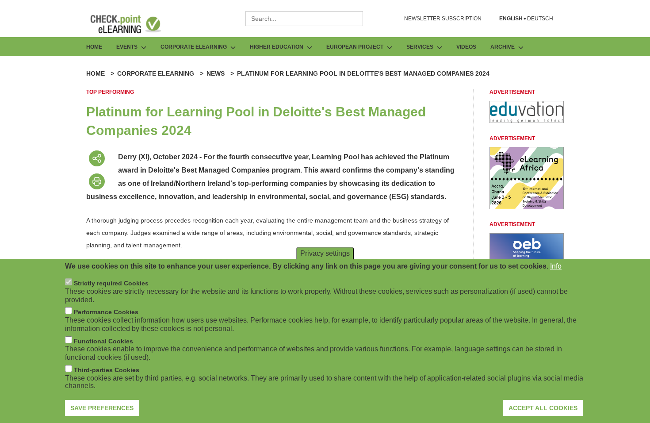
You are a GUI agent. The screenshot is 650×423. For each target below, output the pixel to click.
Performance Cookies (106, 311)
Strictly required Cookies (111, 283)
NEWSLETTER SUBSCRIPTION (443, 18)
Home (94, 47)
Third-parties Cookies (106, 369)
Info (556, 266)
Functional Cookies (103, 341)
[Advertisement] (526, 120)
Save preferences (102, 407)
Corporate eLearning (155, 73)
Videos (466, 47)
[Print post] (97, 181)
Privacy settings (325, 253)
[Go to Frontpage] (132, 23)
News (215, 73)
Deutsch (540, 19)
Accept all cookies (543, 407)
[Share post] (97, 158)
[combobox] (304, 18)
